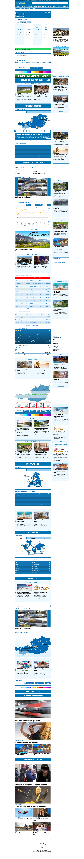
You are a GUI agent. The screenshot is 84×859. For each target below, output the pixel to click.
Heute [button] (20, 112)
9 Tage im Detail (38, 46)
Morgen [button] (33, 112)
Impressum (42, 843)
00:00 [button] (40, 62)
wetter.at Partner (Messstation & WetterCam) (42, 851)
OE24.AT (23, 6)
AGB (42, 847)
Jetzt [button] (18, 62)
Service (55, 6)
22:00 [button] (36, 62)
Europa (35, 6)
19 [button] (47, 131)
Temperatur (18, 204)
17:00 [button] (24, 62)
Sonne (28, 204)
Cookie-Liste (42, 846)
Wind (49, 204)
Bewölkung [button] (36, 67)
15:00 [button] (20, 62)
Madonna (40, 0)
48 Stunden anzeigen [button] (32, 308)
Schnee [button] (43, 410)
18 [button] (45, 131)
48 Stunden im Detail (27, 46)
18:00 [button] (27, 62)
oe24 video (29, 0)
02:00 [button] (45, 62)
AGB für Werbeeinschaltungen (42, 850)
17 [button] (43, 131)
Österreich (33, 0)
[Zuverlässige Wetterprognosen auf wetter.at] (23, 3)
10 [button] (30, 131)
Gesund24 (43, 0)
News (39, 6)
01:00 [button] (43, 62)
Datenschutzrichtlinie (42, 844)
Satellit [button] (48, 410)
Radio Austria (57, 0)
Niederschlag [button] (22, 67)
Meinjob (47, 0)
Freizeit (44, 6)
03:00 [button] (47, 62)
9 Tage (29, 8)
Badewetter (65, 6)
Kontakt (42, 842)
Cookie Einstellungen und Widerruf (42, 853)
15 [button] (39, 131)
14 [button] (37, 131)
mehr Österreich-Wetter (32, 140)
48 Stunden (23, 8)
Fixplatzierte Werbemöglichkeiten (42, 848)
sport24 (36, 0)
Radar (33, 8)
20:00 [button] (31, 62)
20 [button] (49, 131)
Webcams (49, 6)
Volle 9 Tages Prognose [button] (32, 325)
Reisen (50, 0)
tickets (53, 0)
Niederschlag (39, 204)
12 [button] (34, 131)
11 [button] (32, 131)
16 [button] (41, 131)
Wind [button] (38, 410)
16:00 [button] (22, 62)
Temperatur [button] (32, 410)
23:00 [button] (38, 62)
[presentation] (16, 62)
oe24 (26, 0)
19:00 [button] (29, 62)
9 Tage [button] (45, 112)
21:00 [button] (34, 62)
